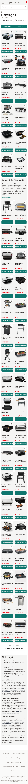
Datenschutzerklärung (18, 753)
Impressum (6, 753)
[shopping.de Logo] (14, 3)
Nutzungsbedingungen (14, 762)
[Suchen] (25, 7)
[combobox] (14, 7)
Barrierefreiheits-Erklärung (10, 766)
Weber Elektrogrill (7, 20)
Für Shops (14, 771)
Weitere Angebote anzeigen (14, 648)
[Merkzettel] (25, 3)
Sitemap (23, 766)
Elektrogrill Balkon (21, 20)
